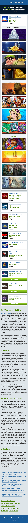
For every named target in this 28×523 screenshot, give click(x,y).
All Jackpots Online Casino (15, 193)
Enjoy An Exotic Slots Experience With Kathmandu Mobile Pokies (12, 485)
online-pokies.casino (18, 517)
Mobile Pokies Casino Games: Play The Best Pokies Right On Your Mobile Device (14, 495)
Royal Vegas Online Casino (15, 214)
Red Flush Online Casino (15, 233)
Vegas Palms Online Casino (16, 242)
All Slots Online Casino (15, 17)
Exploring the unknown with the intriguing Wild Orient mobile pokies (14, 473)
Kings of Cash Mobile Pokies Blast (11, 488)
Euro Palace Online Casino (15, 224)
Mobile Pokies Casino (8, 506)
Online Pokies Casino (16, 2)
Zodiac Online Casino (14, 296)
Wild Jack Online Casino (15, 204)
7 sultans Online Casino (15, 262)
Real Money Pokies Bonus (9, 511)
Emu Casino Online (13, 284)
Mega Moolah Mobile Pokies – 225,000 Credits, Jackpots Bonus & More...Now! (12, 491)
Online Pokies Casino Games (10, 503)
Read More (14, 279)
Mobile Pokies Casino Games (10, 508)
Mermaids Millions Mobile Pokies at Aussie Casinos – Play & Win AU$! (14, 481)
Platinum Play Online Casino (14, 252)
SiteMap (14, 520)
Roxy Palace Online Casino (15, 271)
